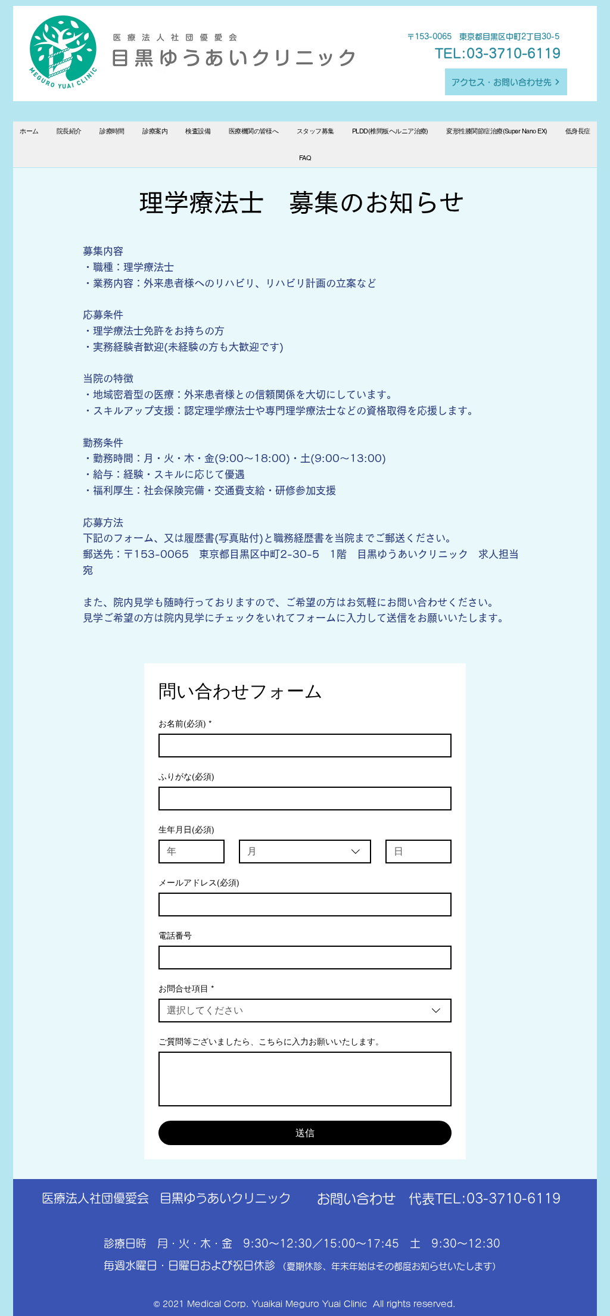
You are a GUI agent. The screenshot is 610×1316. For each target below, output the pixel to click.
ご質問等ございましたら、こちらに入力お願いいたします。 (271, 1041)
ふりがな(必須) (186, 776)
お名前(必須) (184, 723)
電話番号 (175, 935)
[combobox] (305, 851)
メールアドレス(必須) (198, 882)
